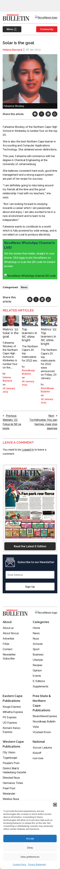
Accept (30, 838)
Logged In (28, 449)
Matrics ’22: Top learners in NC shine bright (49, 336)
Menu (8, 29)
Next (51, 415)
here (22, 257)
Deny (30, 847)
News (24, 287)
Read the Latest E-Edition (30, 546)
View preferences (30, 856)
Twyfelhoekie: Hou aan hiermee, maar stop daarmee (43, 424)
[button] (55, 804)
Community (46, 29)
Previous (11, 415)
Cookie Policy (19, 864)
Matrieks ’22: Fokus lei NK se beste (12, 424)
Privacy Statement (37, 864)
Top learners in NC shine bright (29, 335)
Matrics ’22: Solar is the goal (11, 333)
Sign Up (30, 586)
